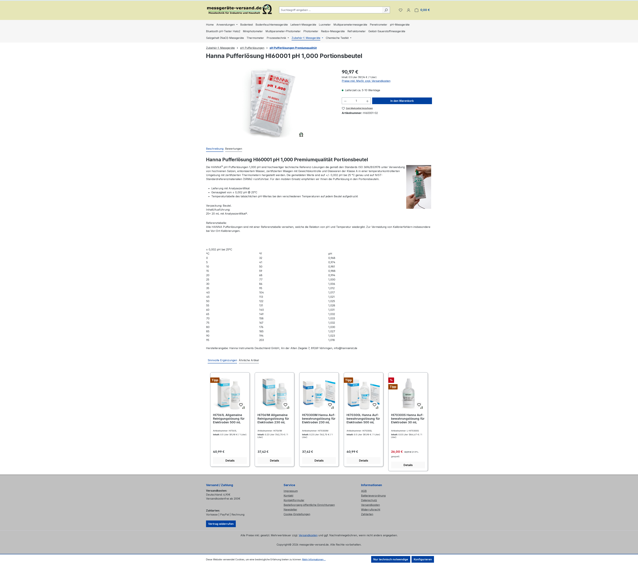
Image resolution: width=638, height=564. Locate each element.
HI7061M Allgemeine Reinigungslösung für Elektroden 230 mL (273, 418)
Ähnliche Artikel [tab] (249, 360)
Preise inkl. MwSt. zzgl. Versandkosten (366, 81)
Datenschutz (369, 500)
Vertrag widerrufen (221, 523)
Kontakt (288, 495)
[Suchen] (386, 10)
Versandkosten (370, 505)
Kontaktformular (294, 500)
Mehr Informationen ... (314, 559)
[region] (270, 104)
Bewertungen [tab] (233, 148)
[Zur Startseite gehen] (239, 9)
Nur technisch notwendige (390, 559)
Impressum (291, 491)
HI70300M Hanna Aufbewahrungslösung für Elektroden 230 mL (318, 418)
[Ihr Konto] (409, 10)
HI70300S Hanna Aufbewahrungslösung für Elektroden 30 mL (408, 418)
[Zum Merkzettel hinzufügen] (241, 404)
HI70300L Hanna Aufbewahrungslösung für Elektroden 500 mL (363, 418)
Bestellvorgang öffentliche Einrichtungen (309, 505)
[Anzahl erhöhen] (367, 100)
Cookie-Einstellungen (297, 514)
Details (230, 460)
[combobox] (330, 10)
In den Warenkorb (402, 100)
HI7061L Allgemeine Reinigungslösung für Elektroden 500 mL (229, 418)
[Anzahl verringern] (345, 100)
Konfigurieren (423, 559)
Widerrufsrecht (370, 509)
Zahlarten (367, 514)
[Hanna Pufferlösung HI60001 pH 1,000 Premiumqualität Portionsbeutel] (270, 104)
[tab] (214, 149)
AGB (364, 491)
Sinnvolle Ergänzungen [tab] (222, 360)
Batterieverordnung (373, 495)
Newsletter (290, 509)
